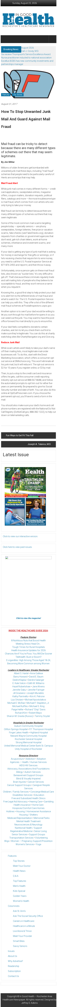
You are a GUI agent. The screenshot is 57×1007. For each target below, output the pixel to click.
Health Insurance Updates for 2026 (28, 650)
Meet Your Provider (22, 936)
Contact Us (13, 976)
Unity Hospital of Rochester (28, 749)
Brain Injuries (19, 782)
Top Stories (17, 95)
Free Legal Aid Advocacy (15, 801)
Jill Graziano (19, 693)
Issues (11, 951)
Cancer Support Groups (19, 785)
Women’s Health (21, 901)
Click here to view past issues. (17, 547)
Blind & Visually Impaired (28, 778)
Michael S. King (36, 706)
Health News (19, 871)
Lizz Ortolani (17, 699)
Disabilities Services (22, 795)
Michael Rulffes (20, 706)
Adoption (41, 759)
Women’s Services (25, 844)
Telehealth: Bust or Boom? (28, 657)
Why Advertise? (15, 961)
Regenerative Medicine (21, 831)
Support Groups (37, 834)
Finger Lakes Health (18, 732)
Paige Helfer (17, 709)
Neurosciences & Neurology (28, 824)
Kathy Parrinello (20, 696)
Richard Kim (21, 713)
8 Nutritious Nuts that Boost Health (28, 640)
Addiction (30, 759)
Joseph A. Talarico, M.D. (39, 444)
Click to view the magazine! (28, 618)
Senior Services (19, 834)
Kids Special (19, 891)
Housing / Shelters (28, 814)
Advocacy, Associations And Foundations (28, 768)
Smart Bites (19, 941)
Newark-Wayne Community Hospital (28, 736)
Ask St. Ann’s (19, 911)
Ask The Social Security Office (28, 916)
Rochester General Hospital (28, 739)
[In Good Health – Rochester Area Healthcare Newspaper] (5, 39)
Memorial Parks (42, 818)
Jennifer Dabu (19, 690)
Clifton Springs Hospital (16, 729)
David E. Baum (36, 676)
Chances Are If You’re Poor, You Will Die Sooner (28, 653)
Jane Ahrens (38, 686)
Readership (13, 966)
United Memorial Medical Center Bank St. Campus (28, 745)
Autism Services (33, 772)
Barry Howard (20, 676)
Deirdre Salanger (36, 680)
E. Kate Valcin (19, 683)
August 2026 (27, 47)
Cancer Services (36, 782)
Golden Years (19, 896)
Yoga (38, 844)
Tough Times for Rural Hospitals (28, 647)
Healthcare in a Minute (24, 926)
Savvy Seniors (20, 946)
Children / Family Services (16, 791)
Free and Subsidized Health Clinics (28, 798)
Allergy (19, 772)
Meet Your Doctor (22, 866)
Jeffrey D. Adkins (29, 1003)
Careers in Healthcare (23, 921)
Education (39, 795)
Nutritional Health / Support (28, 828)
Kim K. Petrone (37, 696)
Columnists (13, 906)
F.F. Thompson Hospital (41, 729)
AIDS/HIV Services (28, 765)
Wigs (6, 841)
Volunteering (41, 838)
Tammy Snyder (42, 716)
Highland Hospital (39, 732)
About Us (12, 956)
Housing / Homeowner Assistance (33, 811)
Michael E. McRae (16, 703)
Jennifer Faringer (36, 690)
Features (5, 95)
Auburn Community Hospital (28, 726)
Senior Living (40, 831)
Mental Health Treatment (28, 821)
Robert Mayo (35, 713)
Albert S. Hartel (21, 673)
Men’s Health (19, 886)
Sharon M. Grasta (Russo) (20, 716)
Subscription (14, 971)
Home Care (37, 805)
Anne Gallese (36, 673)
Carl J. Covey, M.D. (30, 51)
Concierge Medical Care (42, 791)
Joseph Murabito (35, 693)
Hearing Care (35, 801)
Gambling (49, 801)
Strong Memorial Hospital (28, 742)
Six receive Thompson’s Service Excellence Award (26, 54)
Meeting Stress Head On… (28, 644)
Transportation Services (21, 838)
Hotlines (10, 811)
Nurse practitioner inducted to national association (26, 57)
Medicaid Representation (19, 818)
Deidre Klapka (19, 680)
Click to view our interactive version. (20, 536)
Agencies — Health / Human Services (28, 762)
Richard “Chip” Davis (35, 709)
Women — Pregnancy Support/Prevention (32, 841)
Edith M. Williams (36, 683)
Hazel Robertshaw (21, 686)
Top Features (19, 881)
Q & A (15, 876)
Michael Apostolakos (35, 699)
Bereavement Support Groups (28, 775)
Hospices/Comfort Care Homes (28, 808)
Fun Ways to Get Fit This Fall (19, 435)
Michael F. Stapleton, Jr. (38, 703)
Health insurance (22, 805)
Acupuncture (17, 759)
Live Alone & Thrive (22, 931)
